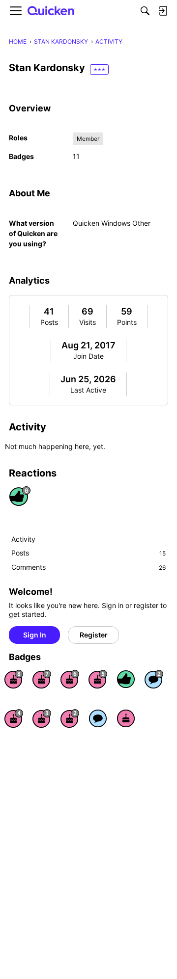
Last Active (88, 390)
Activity (23, 539)
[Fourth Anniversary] (13, 718)
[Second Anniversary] (69, 718)
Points (127, 322)
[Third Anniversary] (41, 718)
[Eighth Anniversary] (13, 679)
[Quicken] (51, 11)
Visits (87, 322)
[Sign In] (163, 11)
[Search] (145, 11)
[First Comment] (97, 718)
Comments (88, 567)
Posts (49, 322)
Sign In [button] (34, 635)
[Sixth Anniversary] (69, 679)
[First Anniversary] (126, 718)
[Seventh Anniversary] (41, 679)
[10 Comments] (154, 679)
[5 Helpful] (126, 679)
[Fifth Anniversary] (97, 679)
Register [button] (94, 635)
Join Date (88, 356)
